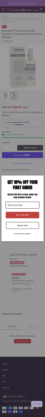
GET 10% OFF (22, 215)
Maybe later (22, 225)
